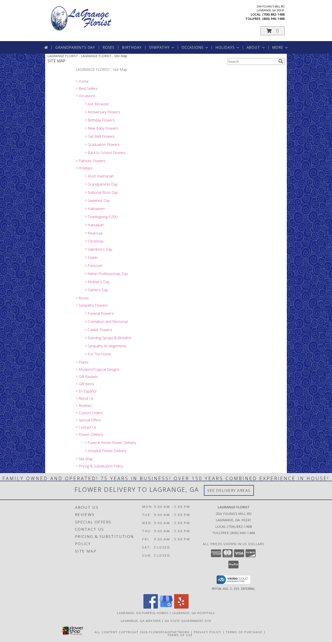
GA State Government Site (188, 621)
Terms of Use (180, 635)
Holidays (224, 47)
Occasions (192, 47)
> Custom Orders (89, 412)
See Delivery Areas (228, 490)
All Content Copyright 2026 (121, 632)
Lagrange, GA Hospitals (193, 613)
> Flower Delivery (89, 434)
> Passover (94, 265)
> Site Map (84, 458)
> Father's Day (96, 289)
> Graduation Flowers (102, 144)
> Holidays (84, 168)
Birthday (131, 47)
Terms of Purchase (244, 632)
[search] (280, 61)
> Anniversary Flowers (102, 112)
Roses (109, 47)
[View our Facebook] (150, 607)
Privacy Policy (208, 632)
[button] (273, 30)
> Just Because (97, 103)
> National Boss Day (101, 192)
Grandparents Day (75, 47)
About (253, 47)
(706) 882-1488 (273, 14)
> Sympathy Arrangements (106, 345)
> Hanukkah (94, 224)
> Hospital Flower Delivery (105, 450)
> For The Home (98, 354)
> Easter (91, 257)
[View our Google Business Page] (166, 607)
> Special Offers (88, 420)
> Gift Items (85, 383)
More (277, 47)
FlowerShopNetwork (169, 632)
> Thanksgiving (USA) (101, 216)
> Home (82, 81)
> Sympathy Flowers (92, 305)
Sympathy (159, 47)
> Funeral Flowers (99, 313)
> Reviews (84, 405)
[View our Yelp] (181, 607)
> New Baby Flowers (101, 128)
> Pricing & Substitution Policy (99, 466)
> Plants (82, 362)
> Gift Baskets (87, 376)
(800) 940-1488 (273, 18)
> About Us (85, 398)
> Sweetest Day (97, 200)
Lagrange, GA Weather (141, 621)
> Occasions (86, 95)
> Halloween (95, 208)
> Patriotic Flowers (91, 160)
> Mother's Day (97, 281)
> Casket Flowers (98, 329)
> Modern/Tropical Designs (97, 369)
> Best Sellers (87, 88)
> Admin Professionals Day (106, 273)
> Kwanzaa (94, 233)
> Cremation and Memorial (106, 321)
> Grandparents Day (101, 184)
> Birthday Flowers (100, 120)
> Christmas (94, 241)
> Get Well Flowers (100, 136)
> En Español (86, 391)
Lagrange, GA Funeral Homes (142, 613)
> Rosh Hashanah (99, 176)
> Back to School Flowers (105, 152)
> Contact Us (86, 427)
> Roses (82, 298)
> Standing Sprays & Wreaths (108, 337)
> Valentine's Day (98, 249)
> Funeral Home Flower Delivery (110, 442)
